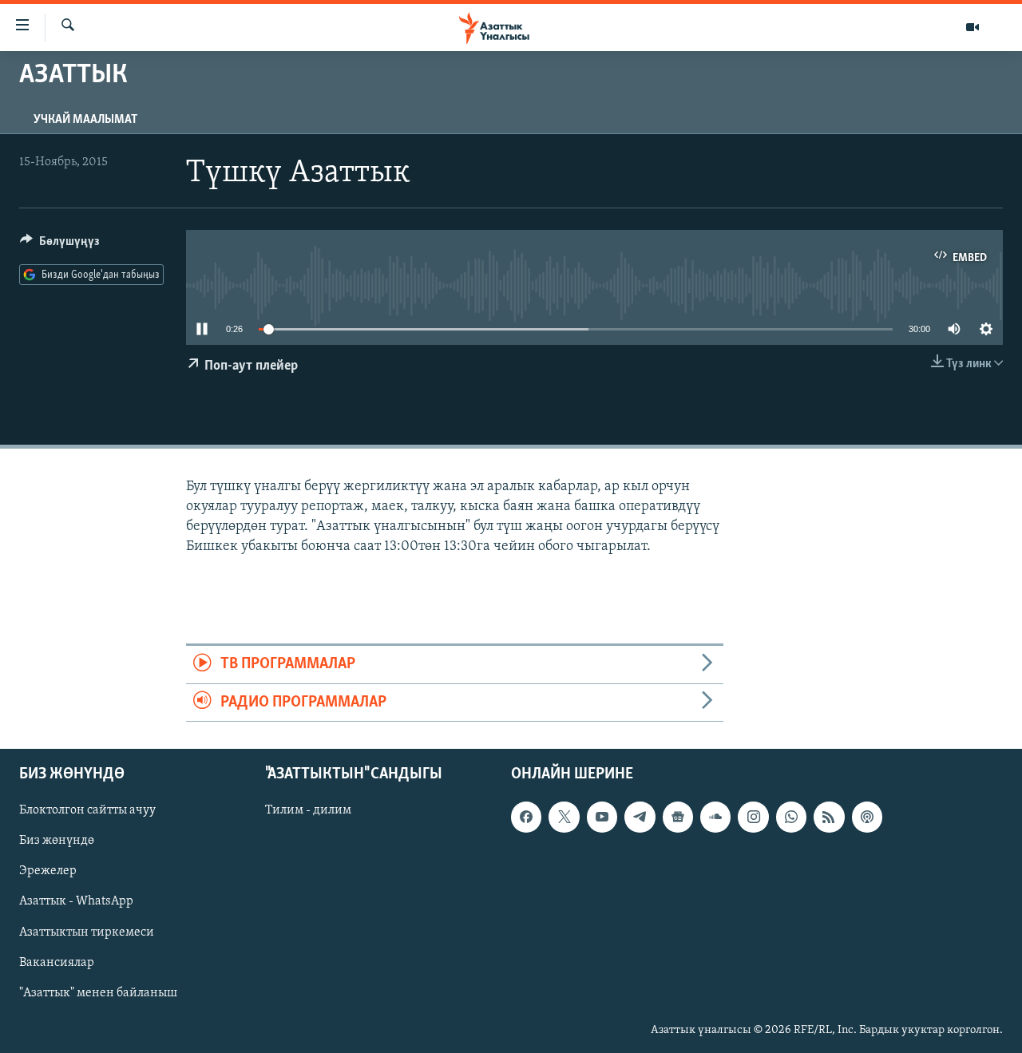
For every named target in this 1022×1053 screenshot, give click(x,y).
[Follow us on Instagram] (753, 817)
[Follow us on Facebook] (526, 817)
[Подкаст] (867, 817)
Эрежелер (48, 871)
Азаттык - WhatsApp (76, 901)
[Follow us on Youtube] (602, 817)
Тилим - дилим (308, 810)
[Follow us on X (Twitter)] (564, 817)
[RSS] (829, 817)
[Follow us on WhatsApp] (791, 817)
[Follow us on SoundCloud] (715, 817)
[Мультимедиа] (972, 27)
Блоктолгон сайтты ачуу (87, 810)
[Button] (60, 245)
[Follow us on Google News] (678, 817)
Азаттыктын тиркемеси (86, 932)
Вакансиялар (56, 962)
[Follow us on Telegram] (639, 817)
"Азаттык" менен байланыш (98, 993)
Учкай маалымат (85, 119)
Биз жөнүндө (56, 840)
